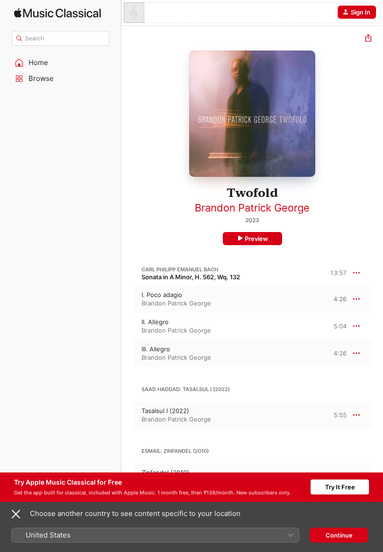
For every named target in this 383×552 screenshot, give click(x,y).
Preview (256, 238)
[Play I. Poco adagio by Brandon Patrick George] (127, 299)
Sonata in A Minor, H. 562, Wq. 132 (191, 277)
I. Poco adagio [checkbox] (162, 294)
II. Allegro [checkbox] (155, 322)
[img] (57, 13)
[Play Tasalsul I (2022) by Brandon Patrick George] (127, 415)
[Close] (16, 514)
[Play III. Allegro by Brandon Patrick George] (127, 353)
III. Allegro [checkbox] (156, 349)
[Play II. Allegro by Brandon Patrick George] (127, 326)
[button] (60, 63)
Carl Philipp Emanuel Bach (180, 269)
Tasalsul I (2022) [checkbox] (165, 410)
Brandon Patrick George (252, 208)
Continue (339, 535)
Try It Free (340, 487)
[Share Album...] (368, 39)
